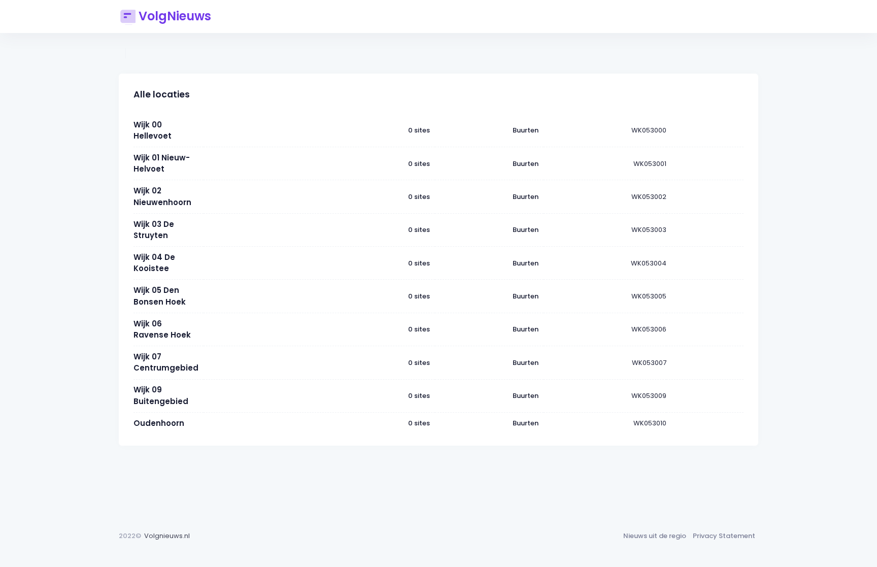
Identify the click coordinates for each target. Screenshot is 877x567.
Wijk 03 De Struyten (153, 230)
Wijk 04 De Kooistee (154, 263)
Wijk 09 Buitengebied (160, 395)
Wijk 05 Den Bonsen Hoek (159, 296)
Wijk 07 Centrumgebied (165, 362)
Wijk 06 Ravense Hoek (162, 329)
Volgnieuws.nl (167, 536)
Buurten (525, 130)
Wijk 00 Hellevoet (152, 130)
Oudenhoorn (158, 423)
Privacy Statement (724, 536)
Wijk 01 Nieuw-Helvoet (161, 163)
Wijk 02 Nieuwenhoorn (162, 196)
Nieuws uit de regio (654, 536)
